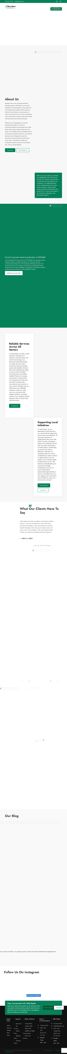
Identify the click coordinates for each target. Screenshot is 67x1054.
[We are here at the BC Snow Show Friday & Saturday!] (11, 989)
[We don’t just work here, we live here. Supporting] (56, 980)
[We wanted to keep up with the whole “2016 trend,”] (41, 980)
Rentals (39, 5)
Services (32, 5)
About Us (24, 5)
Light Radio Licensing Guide (14, 273)
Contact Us (57, 7)
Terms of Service (49, 1050)
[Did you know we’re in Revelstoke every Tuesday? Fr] (26, 980)
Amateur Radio (29, 1026)
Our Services (44, 485)
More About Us (23, 150)
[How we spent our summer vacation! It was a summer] (26, 989)
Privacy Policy (58, 1050)
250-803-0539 (58, 1024)
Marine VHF (28, 1028)
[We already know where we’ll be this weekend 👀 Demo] (56, 989)
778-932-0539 (44, 1025)
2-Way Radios (28, 1024)
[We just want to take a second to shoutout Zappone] (41, 989)
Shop (58, 5)
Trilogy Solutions (9, 1052)
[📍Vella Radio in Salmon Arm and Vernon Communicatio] (11, 980)
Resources (18, 1024)
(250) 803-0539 (9, 1)
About (8, 1025)
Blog (49, 7)
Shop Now (10, 150)
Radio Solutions (48, 5)
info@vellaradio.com (19, 1)
